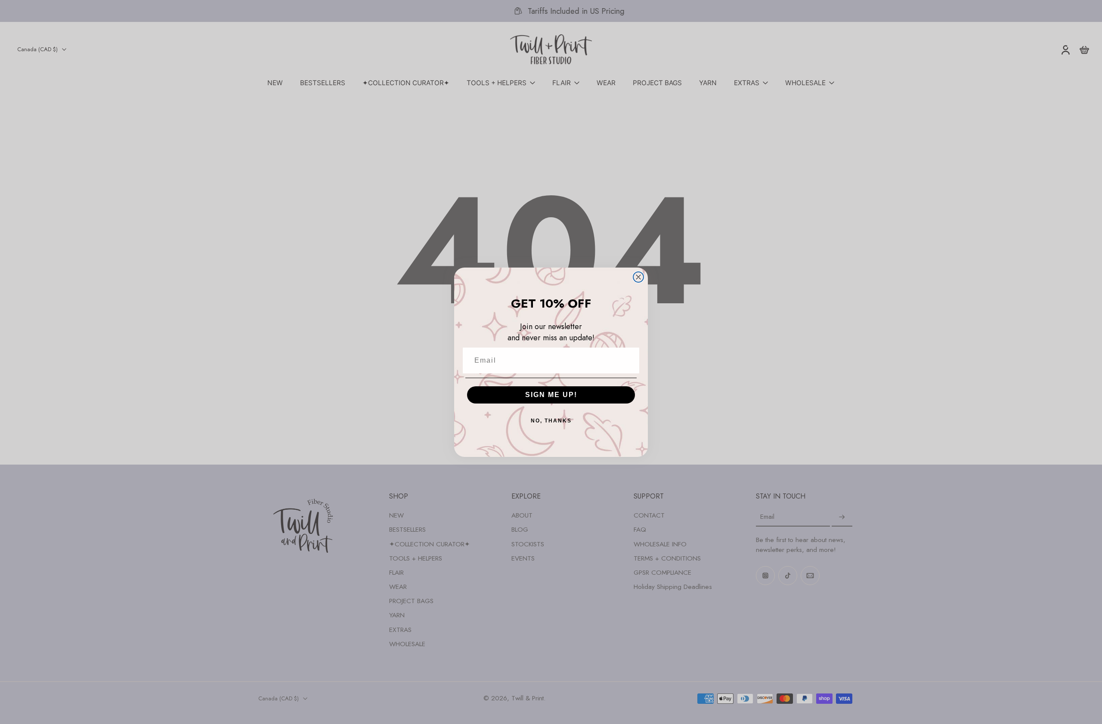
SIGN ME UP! (551, 394)
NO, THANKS (551, 421)
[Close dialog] (638, 277)
